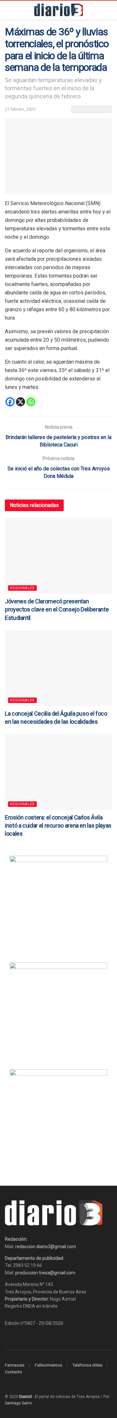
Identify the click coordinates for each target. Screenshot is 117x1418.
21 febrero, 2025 (20, 109)
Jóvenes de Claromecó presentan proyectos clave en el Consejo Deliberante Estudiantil (57, 609)
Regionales (22, 588)
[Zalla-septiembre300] (58, 1117)
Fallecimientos (48, 1365)
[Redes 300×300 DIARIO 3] (58, 903)
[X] (20, 401)
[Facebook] (10, 401)
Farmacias (14, 1365)
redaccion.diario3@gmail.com (45, 1246)
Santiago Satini (18, 1403)
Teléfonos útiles (87, 1365)
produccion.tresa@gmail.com (45, 1272)
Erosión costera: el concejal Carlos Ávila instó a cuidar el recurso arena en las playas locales (58, 825)
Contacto (13, 1371)
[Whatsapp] (30, 401)
